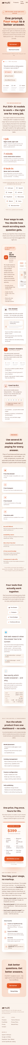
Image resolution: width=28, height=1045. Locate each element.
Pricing (3, 1024)
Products (16, 2)
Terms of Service (15, 1019)
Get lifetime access (14, 859)
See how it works (14, 49)
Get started (14, 44)
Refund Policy (14, 1024)
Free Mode (22, 2)
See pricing (14, 991)
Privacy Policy (14, 1022)
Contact (4, 1026)
